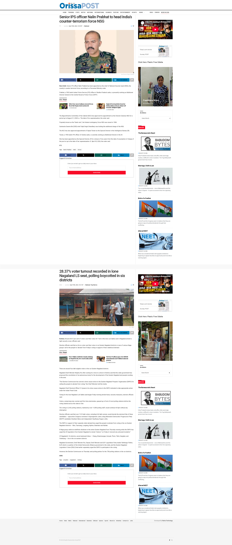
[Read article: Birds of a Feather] (156, 208)
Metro (83, 12)
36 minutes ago (74, 360)
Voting (79, 460)
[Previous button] (139, 86)
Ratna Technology (167, 520)
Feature (116, 12)
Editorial (95, 520)
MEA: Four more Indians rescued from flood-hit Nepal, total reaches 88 (81, 105)
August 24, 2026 (143, 251)
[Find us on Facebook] (169, 540)
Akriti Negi (147, 100)
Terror (79, 149)
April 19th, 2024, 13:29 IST (75, 26)
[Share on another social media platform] (132, 80)
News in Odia (165, 12)
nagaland (73, 460)
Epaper (157, 12)
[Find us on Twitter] (172, 540)
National (90, 12)
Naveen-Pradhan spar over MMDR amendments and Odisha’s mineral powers (117, 358)
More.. (141, 12)
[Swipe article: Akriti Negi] (155, 86)
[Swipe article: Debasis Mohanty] (155, 341)
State (77, 12)
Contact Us (126, 520)
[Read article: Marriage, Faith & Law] (156, 176)
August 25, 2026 (143, 218)
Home (64, 12)
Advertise (118, 520)
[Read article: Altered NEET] (156, 241)
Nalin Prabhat (67, 149)
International (99, 12)
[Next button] (171, 86)
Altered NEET (143, 231)
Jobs (131, 520)
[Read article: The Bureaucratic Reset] (156, 143)
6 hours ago (110, 109)
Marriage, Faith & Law (146, 166)
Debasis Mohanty (150, 355)
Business (109, 12)
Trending (71, 12)
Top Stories (94, 285)
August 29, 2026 (143, 153)
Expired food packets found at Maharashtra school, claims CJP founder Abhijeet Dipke (116, 105)
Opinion (101, 520)
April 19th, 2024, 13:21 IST (76, 285)
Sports (134, 12)
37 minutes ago (111, 362)
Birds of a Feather (144, 198)
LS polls (66, 460)
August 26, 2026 (143, 185)
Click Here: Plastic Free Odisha (150, 62)
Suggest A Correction (65, 158)
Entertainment (125, 12)
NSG (74, 149)
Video (151, 12)
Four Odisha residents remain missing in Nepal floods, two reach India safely (81, 357)
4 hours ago (73, 108)
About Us (112, 520)
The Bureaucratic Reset (146, 133)
